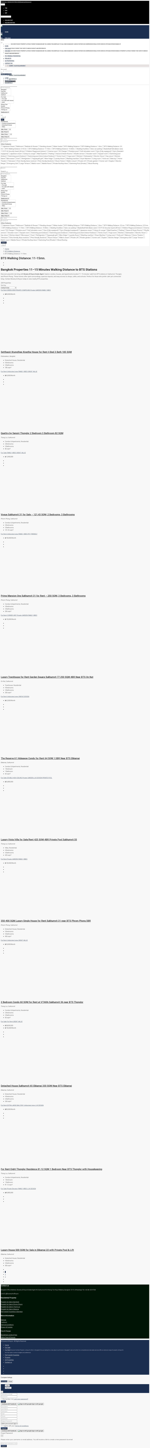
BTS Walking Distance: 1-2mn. (92, 146)
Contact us (8, 71)
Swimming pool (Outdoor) (17, 156)
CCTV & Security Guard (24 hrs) (13, 151)
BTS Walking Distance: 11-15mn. (40, 149)
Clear (3, 117)
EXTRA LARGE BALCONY (15, 1105)
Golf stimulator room (87, 151)
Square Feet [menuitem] (9, 20)
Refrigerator (26, 159)
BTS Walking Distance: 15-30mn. (64, 149)
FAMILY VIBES (46, 290)
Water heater (57, 146)
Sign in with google (37, 1404)
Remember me (8, 1399)
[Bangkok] (6, 90)
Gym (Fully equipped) (104, 151)
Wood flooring (93, 163)
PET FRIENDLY (32, 534)
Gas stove (109, 156)
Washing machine (73, 159)
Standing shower (45, 146)
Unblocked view (12, 371)
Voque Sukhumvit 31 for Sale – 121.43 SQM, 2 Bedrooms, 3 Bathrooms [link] (38, 514)
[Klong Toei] (5, 104)
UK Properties (9, 61)
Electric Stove (99, 156)
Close (10, 1381)
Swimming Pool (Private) (78, 163)
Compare (4, 1381)
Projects (8, 58)
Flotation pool (73, 151)
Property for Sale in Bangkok (10, 1302)
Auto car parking (96, 149)
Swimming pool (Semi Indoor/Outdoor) (41, 156)
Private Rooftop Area (60, 163)
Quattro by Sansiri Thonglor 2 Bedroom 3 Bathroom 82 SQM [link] (32, 433)
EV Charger (63, 151)
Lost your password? (21, 1399)
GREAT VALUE (32, 371)
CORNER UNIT (12, 615)
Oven (18, 159)
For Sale (8, 38)
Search (4, 242)
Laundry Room (59, 159)
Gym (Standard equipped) (69, 230)
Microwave (10, 159)
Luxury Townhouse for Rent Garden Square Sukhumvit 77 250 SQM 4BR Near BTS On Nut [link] (47, 677)
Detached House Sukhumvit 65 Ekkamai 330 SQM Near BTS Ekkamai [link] (36, 1085)
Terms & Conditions (7, 1325)
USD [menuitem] (6, 10)
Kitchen (79, 156)
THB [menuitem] (6, 8)
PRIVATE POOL (47, 778)
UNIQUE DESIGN (23, 696)
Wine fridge (49, 159)
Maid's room (36, 163)
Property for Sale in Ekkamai (10, 1309)
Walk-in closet (71, 161)
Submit (4, 1446)
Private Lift (82, 161)
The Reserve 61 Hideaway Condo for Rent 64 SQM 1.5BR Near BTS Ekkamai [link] (40, 758)
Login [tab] (7, 1385)
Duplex (111, 161)
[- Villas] (8, 127)
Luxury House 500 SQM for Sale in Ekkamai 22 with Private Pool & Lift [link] (37, 1250)
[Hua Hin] (6, 91)
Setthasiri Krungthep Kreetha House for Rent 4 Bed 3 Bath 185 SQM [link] (36, 352)
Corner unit (103, 161)
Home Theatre (138, 235)
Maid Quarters (42, 154)
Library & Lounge (29, 154)
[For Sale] (7, 97)
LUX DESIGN (38, 778)
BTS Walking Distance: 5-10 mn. (16, 149)
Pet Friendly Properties (13, 56)
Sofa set (106, 159)
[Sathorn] (6, 95)
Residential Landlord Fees (9, 1335)
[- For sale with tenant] (7, 100)
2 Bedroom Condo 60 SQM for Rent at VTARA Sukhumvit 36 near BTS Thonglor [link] (42, 1002)
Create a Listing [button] (6, 74)
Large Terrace (25, 163)
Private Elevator (12, 1189)
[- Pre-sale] (7, 99)
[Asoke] (5, 106)
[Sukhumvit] (6, 93)
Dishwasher (88, 156)
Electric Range (114, 238)
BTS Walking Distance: (72, 146)
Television (11, 161)
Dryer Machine (86, 159)
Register (4, 1428)
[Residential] (8, 122)
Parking (51, 154)
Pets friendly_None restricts (26, 161)
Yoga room (71, 156)
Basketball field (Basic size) (113, 149)
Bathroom (20, 146)
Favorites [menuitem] (13, 79)
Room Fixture (60, 161)
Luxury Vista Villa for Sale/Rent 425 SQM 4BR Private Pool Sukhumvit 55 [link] (39, 839)
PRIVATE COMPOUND (23, 290)
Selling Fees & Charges (8, 1337)
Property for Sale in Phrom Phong (11, 1304)
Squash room (103, 154)
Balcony (113, 159)
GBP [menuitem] (6, 13)
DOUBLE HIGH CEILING (14, 778)
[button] (6, 144)
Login (3, 1401)
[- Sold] (7, 102)
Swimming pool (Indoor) (39, 233)
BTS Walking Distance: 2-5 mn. (114, 225)
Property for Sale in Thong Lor (10, 1307)
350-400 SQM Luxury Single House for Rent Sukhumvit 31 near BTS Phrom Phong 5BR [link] (46, 920)
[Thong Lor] (5, 110)
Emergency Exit (12, 163)
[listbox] (8, 288)
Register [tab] (8, 1388)
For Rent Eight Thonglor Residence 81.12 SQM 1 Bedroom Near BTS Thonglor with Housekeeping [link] (51, 1169)
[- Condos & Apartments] (8, 123)
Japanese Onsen (8, 146)
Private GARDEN (36, 290)
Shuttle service (79, 154)
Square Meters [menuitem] (10, 22)
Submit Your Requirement (17, 75)
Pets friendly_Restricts (46, 161)
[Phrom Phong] (5, 108)
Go (2, 119)
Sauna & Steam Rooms (64, 154)
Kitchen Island (14, 235)
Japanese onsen (16, 154)
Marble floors (46, 163)
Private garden (93, 161)
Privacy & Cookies (6, 1327)
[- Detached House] (8, 125)
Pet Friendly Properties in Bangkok (12, 1311)
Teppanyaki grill (37, 159)
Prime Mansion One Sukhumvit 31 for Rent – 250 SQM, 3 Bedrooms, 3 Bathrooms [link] (43, 595)
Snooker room (91, 154)
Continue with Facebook (9, 1404)
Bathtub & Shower (31, 146)
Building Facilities (83, 149)
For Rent (8, 44)
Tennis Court (61, 156)
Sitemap (3, 1320)
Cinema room (52, 151)
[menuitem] (6, 78)
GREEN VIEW (11, 290)
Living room (97, 159)
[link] (30, 347)
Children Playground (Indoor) (36, 151)
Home (6, 32)
